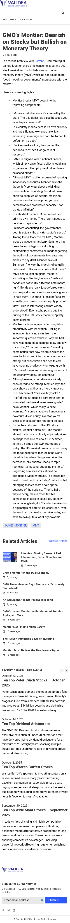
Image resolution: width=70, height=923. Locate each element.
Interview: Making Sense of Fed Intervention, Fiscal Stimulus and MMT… (41, 557)
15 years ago (13, 643)
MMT (35, 525)
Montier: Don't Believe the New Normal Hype (31, 650)
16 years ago (13, 655)
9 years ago (12, 592)
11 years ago (13, 620)
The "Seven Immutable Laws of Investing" (29, 638)
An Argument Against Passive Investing (28, 599)
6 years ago (31, 565)
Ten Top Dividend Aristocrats (26, 724)
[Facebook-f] (3, 910)
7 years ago (12, 577)
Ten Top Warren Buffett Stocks (27, 767)
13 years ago (13, 631)
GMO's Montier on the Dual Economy (26, 572)
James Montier (15, 525)
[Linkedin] (14, 910)
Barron (39, 61)
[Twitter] (8, 910)
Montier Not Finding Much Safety (24, 627)
